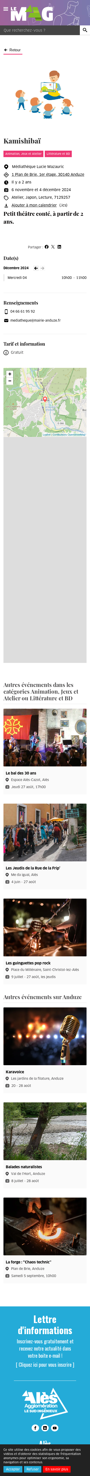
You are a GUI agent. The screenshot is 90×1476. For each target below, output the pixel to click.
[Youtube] (54, 1427)
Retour (15, 50)
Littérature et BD (58, 154)
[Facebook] (35, 1427)
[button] (46, 247)
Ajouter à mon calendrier (34, 205)
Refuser (33, 1469)
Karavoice (15, 1072)
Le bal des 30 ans (21, 773)
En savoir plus (56, 1469)
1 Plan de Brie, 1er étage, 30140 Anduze (48, 174)
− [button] (9, 381)
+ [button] (9, 374)
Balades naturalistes (24, 1167)
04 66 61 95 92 (22, 311)
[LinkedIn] (45, 1427)
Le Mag (34, 13)
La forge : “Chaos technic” (28, 1262)
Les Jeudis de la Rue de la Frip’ (33, 868)
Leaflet (47, 434)
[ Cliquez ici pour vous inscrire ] (45, 1364)
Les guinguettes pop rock (28, 963)
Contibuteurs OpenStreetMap (69, 434)
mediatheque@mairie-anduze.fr (35, 320)
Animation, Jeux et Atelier (23, 154)
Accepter (13, 1469)
